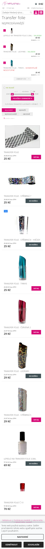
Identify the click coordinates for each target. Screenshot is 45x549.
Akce (16, 92)
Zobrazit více (21, 79)
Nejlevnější (9, 110)
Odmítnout (11, 544)
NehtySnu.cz (7, 520)
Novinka (25, 92)
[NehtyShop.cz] (11, 3)
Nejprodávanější (11, 114)
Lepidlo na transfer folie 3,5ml (22, 35)
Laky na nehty (38, 520)
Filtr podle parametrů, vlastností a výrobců (21, 104)
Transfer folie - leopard (19, 52)
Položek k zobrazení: (22, 98)
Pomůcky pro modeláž (22, 520)
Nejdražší (22, 110)
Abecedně (26, 114)
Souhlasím (33, 544)
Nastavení (22, 537)
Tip (34, 92)
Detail (36, 157)
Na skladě (10, 88)
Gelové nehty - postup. (23, 522)
